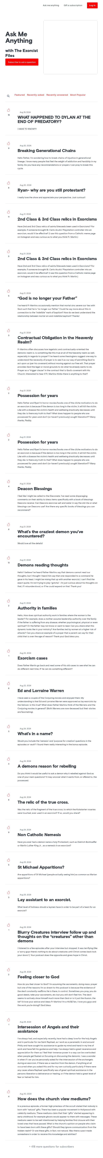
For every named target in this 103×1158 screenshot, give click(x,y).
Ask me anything (51, 5)
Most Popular (78, 95)
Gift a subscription (73, 5)
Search (8, 96)
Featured (19, 95)
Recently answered (57, 95)
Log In (92, 5)
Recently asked (35, 95)
